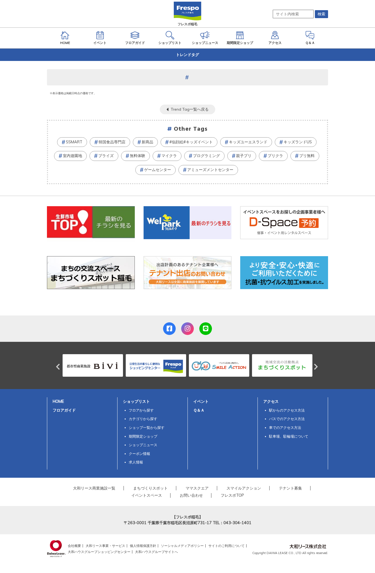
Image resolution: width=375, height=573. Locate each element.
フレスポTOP (232, 495)
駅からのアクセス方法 (287, 410)
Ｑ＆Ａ (199, 410)
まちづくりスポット (150, 488)
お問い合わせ (191, 495)
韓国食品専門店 (112, 141)
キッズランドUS (298, 141)
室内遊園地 (72, 155)
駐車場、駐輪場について (288, 436)
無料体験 (137, 155)
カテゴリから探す (143, 419)
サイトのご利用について (226, 546)
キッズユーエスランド (248, 141)
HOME (58, 401)
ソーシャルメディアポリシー (182, 546)
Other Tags (191, 129)
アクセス (271, 401)
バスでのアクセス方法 (287, 419)
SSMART (74, 141)
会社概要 (74, 546)
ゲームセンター (157, 169)
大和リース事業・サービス (105, 546)
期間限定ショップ (143, 436)
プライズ (106, 155)
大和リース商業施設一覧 (94, 488)
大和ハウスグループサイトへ (156, 552)
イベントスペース (146, 495)
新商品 (147, 141)
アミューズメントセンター (210, 169)
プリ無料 (307, 155)
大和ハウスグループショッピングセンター (99, 552)
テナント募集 (290, 488)
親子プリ (243, 155)
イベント (201, 401)
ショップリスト (136, 401)
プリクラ (275, 155)
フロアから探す (141, 410)
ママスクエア (197, 488)
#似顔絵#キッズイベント (191, 141)
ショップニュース (143, 445)
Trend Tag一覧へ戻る (190, 109)
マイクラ (169, 155)
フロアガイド (64, 410)
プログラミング (206, 155)
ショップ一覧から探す (146, 427)
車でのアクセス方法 (285, 427)
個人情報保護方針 (143, 546)
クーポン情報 (139, 453)
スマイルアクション (243, 488)
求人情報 (136, 462)
